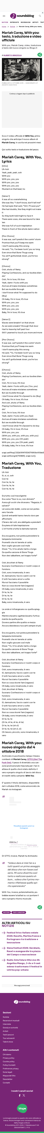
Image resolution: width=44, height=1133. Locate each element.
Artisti (35, 22)
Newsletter (7, 1079)
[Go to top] (39, 1125)
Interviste (14, 22)
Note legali (7, 1072)
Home (4, 26)
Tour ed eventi (9, 1038)
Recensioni (26, 22)
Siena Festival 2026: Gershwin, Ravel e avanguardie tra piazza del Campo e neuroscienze (23, 951)
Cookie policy (8, 1062)
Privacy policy (8, 1058)
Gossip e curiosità (10, 1028)
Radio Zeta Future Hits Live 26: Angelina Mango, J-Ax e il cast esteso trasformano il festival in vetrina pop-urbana (24, 965)
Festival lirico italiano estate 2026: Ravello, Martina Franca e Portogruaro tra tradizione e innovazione (24, 937)
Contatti (6, 1083)
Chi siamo (7, 1054)
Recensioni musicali (11, 1021)
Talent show (8, 1042)
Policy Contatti (9, 1065)
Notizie (5, 22)
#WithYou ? (13, 842)
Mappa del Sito (9, 1076)
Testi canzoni (19, 912)
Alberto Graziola (13, 55)
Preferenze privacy (11, 1069)
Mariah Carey (32, 845)
